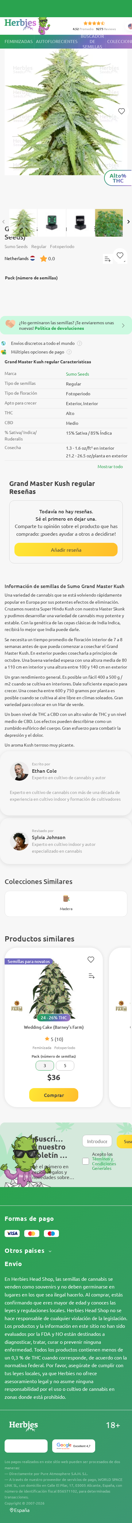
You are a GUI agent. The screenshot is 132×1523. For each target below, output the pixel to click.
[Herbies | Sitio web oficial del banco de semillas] (34, 24)
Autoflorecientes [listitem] (57, 41)
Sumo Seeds (77, 374)
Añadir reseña (66, 549)
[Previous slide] (3, 222)
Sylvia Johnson (48, 837)
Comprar (54, 1094)
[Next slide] (128, 222)
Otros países (25, 1250)
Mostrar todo (110, 466)
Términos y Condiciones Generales (104, 1163)
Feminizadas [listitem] (19, 41)
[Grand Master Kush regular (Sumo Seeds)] (66, 119)
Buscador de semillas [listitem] (92, 42)
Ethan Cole (44, 770)
